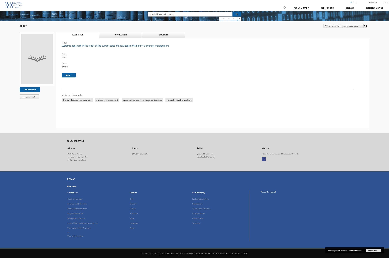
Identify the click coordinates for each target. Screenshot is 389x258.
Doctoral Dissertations (77, 208)
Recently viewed (374, 8)
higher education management (77, 100)
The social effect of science (79, 228)
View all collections (75, 236)
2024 (64, 57)
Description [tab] (77, 35)
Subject (133, 208)
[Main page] (284, 8)
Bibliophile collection (76, 218)
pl (356, 2)
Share (386, 2)
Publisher (134, 213)
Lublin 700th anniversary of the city (82, 223)
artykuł (65, 66)
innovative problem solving (179, 100)
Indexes (350, 8)
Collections (327, 8)
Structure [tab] (163, 35)
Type (132, 218)
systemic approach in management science (142, 100)
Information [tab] (120, 35)
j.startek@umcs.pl (205, 153)
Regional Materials (75, 213)
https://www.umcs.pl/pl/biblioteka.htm (278, 153)
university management (107, 100)
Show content (30, 89)
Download (30, 96)
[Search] (236, 14)
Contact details (198, 213)
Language (134, 223)
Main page (71, 186)
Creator (133, 204)
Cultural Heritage (74, 199)
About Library (301, 8)
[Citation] (365, 26)
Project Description (200, 199)
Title (132, 199)
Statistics (196, 223)
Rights (132, 228)
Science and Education (77, 204)
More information (356, 250)
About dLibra (197, 218)
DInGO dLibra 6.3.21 (169, 253)
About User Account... (201, 208)
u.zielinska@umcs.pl (206, 157)
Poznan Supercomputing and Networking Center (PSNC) (222, 253)
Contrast (373, 2)
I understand (373, 250)
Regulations (197, 204)
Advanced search (228, 19)
